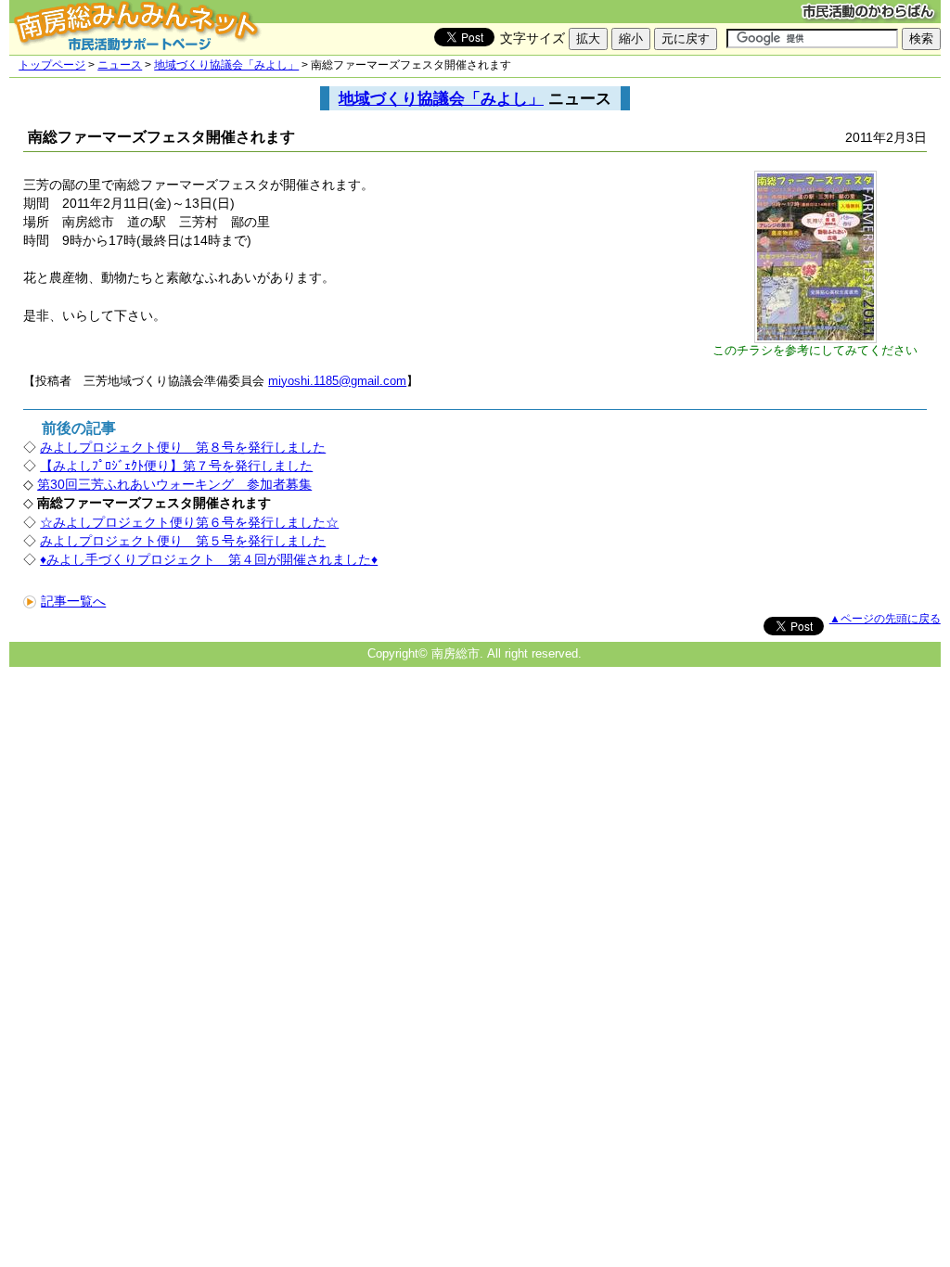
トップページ (52, 64)
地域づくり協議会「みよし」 (226, 64)
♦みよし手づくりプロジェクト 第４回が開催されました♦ (209, 559)
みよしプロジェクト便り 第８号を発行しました (183, 447)
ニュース (119, 64)
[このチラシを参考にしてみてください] (815, 339)
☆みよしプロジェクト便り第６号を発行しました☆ (189, 522)
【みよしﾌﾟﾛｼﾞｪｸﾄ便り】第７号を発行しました (176, 465)
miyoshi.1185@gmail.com (337, 381)
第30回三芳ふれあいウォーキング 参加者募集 (174, 484)
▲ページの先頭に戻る (885, 618)
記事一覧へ (73, 601)
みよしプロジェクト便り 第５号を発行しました (183, 540)
